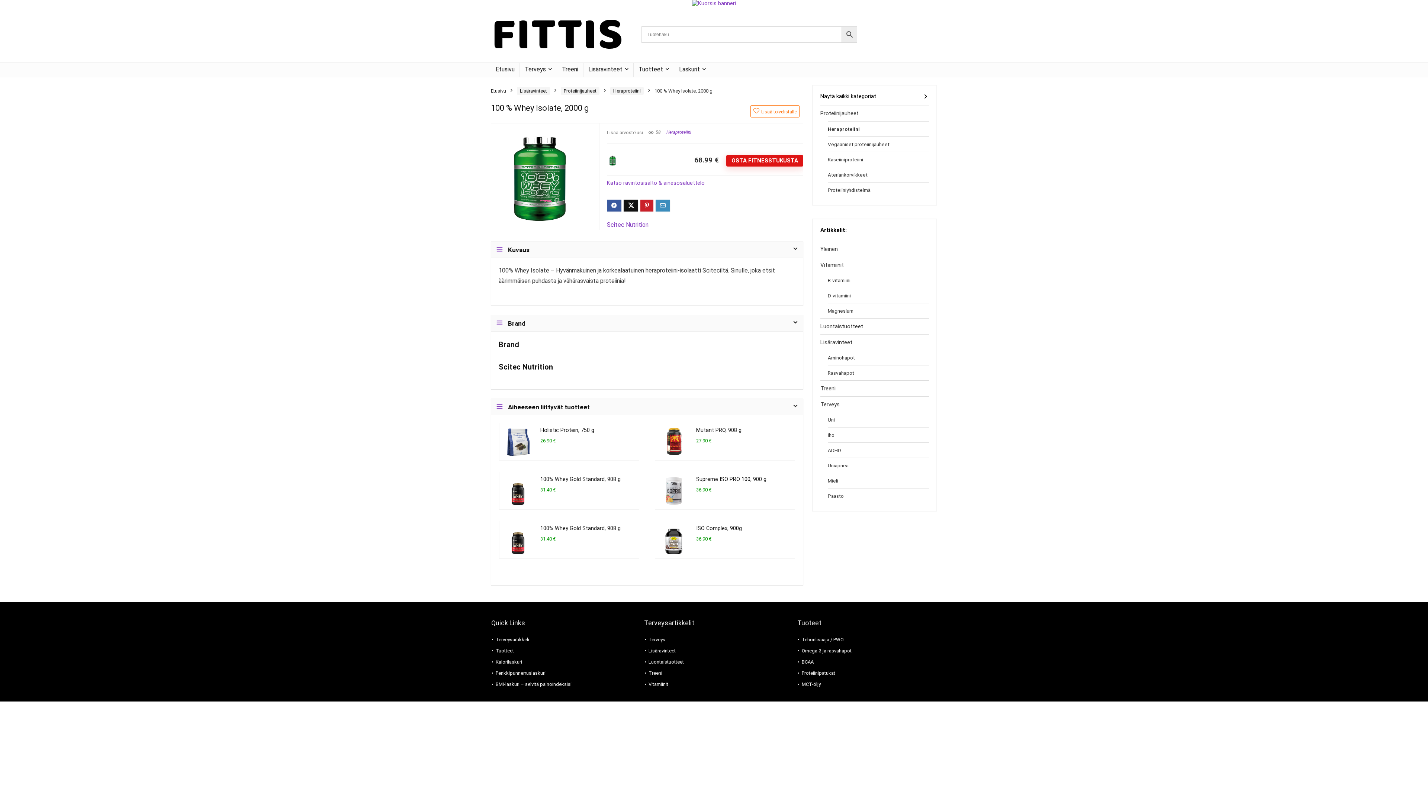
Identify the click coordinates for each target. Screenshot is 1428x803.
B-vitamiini (839, 280)
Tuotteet (651, 69)
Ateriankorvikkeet (848, 175)
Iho (831, 435)
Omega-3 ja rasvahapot (827, 651)
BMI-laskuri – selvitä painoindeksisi (534, 684)
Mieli (833, 481)
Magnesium (840, 311)
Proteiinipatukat (818, 673)
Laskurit (689, 69)
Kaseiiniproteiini (845, 159)
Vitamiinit (832, 265)
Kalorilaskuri (509, 662)
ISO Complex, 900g (719, 528)
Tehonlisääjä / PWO (823, 639)
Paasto (836, 496)
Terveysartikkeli (512, 639)
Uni (831, 420)
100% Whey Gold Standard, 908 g (580, 479)
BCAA (808, 662)
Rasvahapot (841, 373)
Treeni (570, 69)
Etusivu (505, 69)
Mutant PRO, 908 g (719, 430)
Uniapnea (838, 465)
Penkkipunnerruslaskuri (521, 673)
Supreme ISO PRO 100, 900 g (731, 479)
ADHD (834, 450)
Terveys (535, 69)
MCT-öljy (811, 684)
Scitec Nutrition (628, 224)
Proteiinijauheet (580, 91)
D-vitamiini (839, 296)
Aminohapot (841, 358)
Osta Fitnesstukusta (764, 160)
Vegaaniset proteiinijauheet (859, 144)
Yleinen (829, 249)
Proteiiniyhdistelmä (849, 190)
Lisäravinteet (605, 69)
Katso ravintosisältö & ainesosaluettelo (656, 183)
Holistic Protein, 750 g (567, 430)
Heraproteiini (627, 91)
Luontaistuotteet (841, 326)
